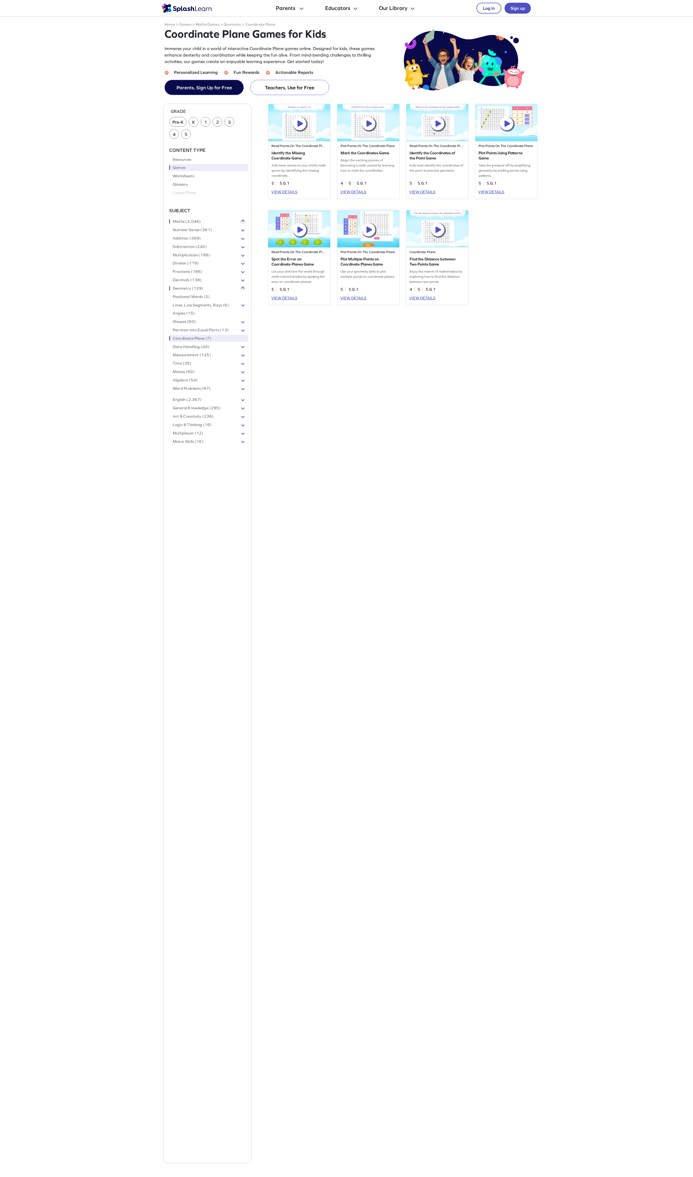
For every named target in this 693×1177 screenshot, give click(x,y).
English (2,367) (187, 399)
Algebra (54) (185, 380)
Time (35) (182, 363)
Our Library (393, 8)
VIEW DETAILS (284, 192)
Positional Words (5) (191, 297)
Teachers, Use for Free (289, 87)
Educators (337, 8)
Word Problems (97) (192, 388)
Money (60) (184, 372)
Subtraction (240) (190, 246)
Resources (182, 159)
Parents (286, 8)
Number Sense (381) (192, 230)
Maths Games (207, 24)
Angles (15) (184, 313)
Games (185, 24)
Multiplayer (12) (188, 433)
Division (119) (186, 263)
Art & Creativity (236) (193, 416)
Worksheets (183, 176)
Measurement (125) (192, 355)
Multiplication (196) (191, 255)
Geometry (232, 24)
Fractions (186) (187, 271)
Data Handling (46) (191, 347)
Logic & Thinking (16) (192, 425)
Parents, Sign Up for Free (204, 87)
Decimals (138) (187, 280)
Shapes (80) (184, 321)
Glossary (180, 184)
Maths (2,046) (187, 221)
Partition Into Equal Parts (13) (201, 330)
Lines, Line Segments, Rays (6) (201, 305)
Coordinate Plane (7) (192, 338)
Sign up (518, 8)
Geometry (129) (188, 288)
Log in (489, 8)
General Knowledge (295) (197, 408)
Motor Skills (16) (188, 441)
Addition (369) (187, 238)
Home (170, 24)
